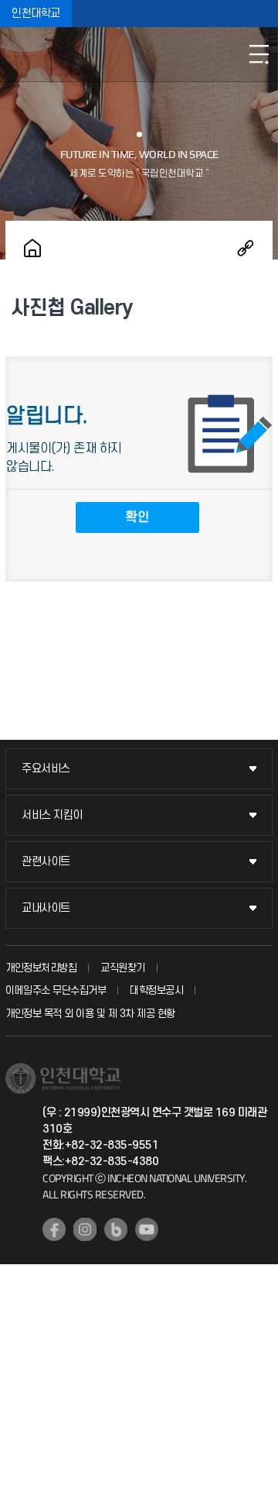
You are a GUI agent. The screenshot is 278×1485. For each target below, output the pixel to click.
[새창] (54, 1229)
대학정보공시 (156, 990)
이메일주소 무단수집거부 (55, 990)
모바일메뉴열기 (258, 54)
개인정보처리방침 (40, 968)
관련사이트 (46, 861)
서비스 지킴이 (52, 815)
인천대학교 (36, 13)
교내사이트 (46, 908)
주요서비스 (46, 768)
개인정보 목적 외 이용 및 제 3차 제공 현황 (90, 1013)
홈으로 (32, 248)
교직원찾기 (122, 968)
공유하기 (245, 248)
